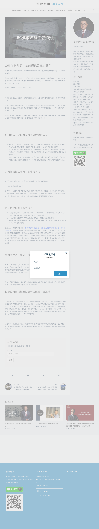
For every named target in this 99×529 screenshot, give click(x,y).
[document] (49, 264)
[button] (66, 253)
